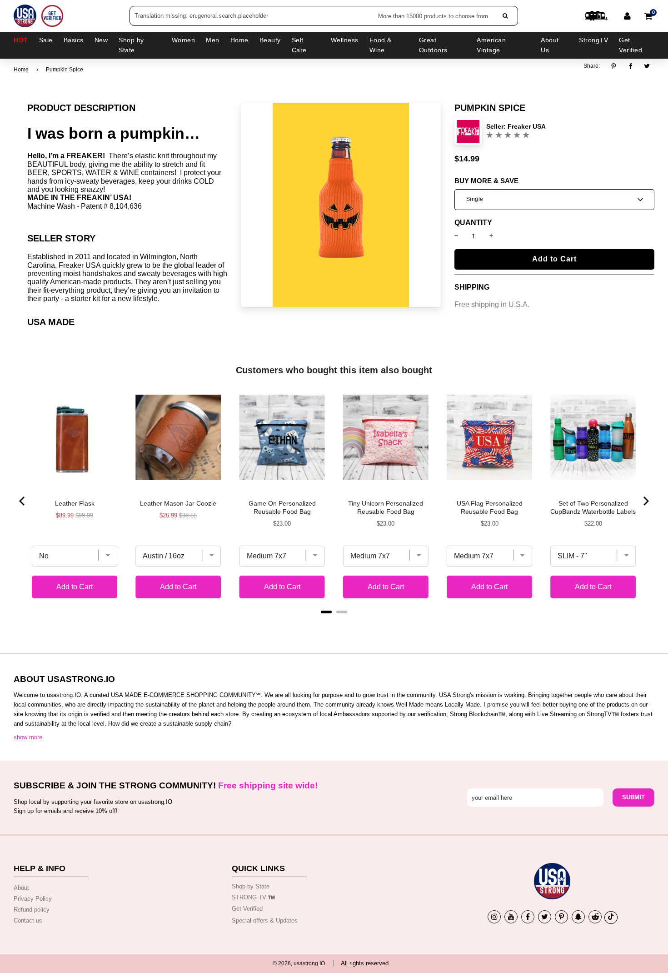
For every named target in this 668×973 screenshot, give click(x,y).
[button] (554, 199)
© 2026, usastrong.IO (299, 963)
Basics (74, 40)
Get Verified (630, 45)
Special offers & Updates (265, 920)
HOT (21, 40)
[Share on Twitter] (647, 66)
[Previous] (23, 501)
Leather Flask (75, 503)
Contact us (28, 920)
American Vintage (491, 45)
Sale (46, 40)
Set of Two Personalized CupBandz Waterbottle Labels (593, 507)
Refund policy (32, 909)
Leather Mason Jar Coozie (178, 503)
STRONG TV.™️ (253, 897)
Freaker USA (527, 126)
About (21, 887)
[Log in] (627, 16)
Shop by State (250, 886)
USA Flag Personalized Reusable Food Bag (490, 507)
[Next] (645, 501)
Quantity (473, 222)
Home (21, 69)
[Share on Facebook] (630, 66)
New (101, 40)
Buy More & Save (486, 181)
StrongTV (593, 40)
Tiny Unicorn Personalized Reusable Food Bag (385, 507)
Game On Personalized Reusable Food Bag (282, 507)
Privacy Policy (33, 898)
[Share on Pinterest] (616, 66)
